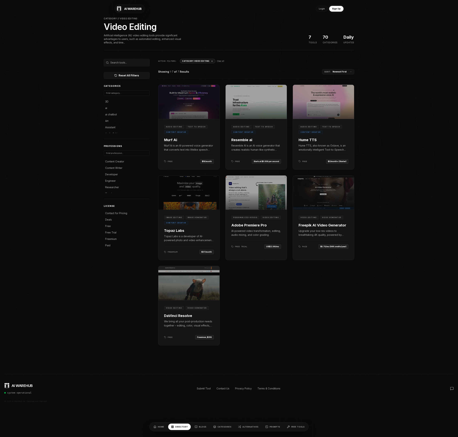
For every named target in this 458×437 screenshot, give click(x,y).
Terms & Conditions (268, 388)
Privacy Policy (243, 388)
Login (322, 8)
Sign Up (336, 8)
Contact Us (222, 388)
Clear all (220, 61)
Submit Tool (204, 388)
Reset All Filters (129, 75)
